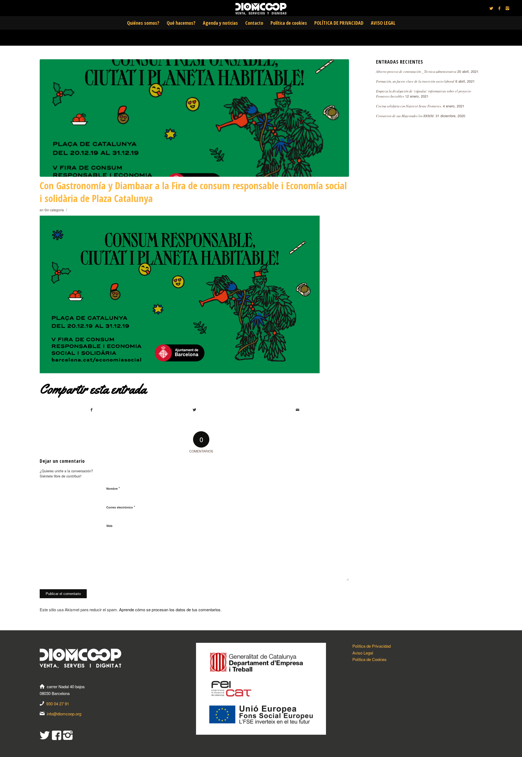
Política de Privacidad (371, 646)
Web (109, 526)
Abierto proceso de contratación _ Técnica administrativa (416, 71)
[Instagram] (508, 8)
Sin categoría (54, 209)
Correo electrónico (120, 507)
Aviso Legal (362, 653)
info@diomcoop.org (64, 713)
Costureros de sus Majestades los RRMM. (405, 115)
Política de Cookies (369, 659)
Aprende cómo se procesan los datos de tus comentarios (169, 609)
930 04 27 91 (57, 703)
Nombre (113, 488)
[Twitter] (491, 8)
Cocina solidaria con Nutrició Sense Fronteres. (409, 106)
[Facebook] (499, 8)
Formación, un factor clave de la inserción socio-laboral (415, 81)
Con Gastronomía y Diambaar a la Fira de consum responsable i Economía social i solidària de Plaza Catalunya (193, 192)
